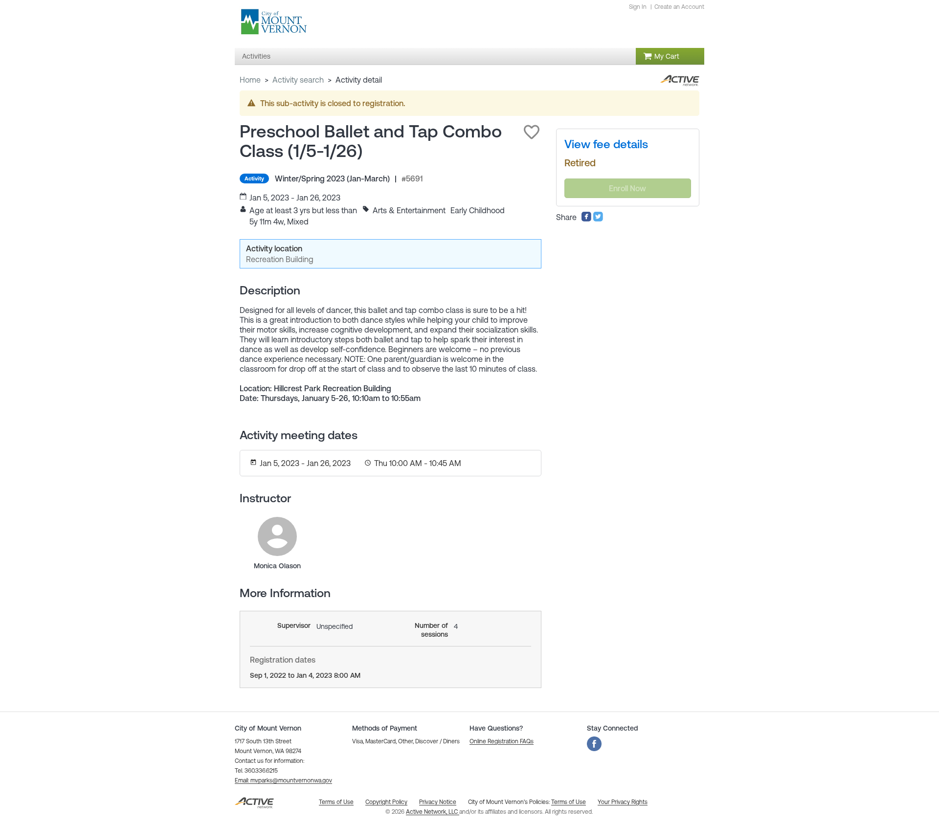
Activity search (298, 79)
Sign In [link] (638, 6)
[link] (277, 536)
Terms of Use (568, 802)
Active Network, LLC (432, 811)
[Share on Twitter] (598, 219)
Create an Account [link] (679, 6)
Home (250, 79)
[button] (531, 132)
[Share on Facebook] (586, 219)
